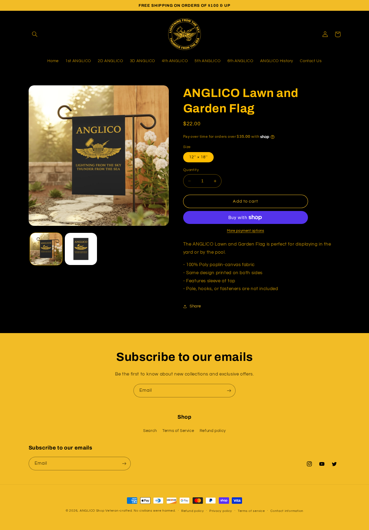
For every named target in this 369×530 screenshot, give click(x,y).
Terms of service (251, 510)
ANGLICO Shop (92, 510)
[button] (35, 34)
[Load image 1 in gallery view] (46, 249)
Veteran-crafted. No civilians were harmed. (140, 510)
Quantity (191, 170)
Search (150, 431)
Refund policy (213, 431)
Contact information (286, 510)
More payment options (245, 231)
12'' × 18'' (198, 157)
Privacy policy (220, 510)
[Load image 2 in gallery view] (81, 249)
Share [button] (195, 306)
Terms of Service (178, 431)
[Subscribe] (229, 390)
